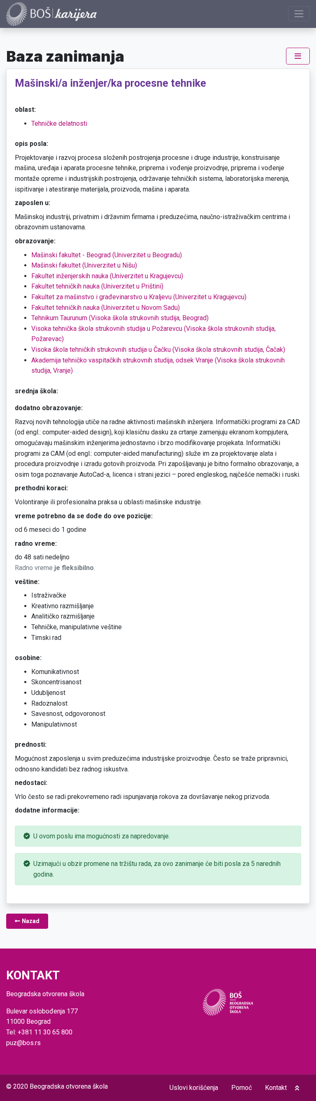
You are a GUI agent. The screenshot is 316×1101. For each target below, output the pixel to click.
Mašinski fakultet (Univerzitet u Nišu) (84, 265)
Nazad (30, 921)
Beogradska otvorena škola (69, 1086)
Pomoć (241, 1088)
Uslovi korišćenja (194, 1088)
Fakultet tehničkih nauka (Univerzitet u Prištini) (97, 286)
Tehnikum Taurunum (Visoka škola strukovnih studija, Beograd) (120, 318)
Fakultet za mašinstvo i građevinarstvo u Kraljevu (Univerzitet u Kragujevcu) (138, 297)
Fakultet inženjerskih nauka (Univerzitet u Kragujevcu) (107, 276)
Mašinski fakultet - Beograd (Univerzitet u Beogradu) (106, 255)
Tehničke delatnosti (59, 123)
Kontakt (276, 1088)
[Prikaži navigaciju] (299, 13)
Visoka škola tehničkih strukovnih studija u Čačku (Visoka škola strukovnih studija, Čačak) (158, 349)
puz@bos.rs (23, 1043)
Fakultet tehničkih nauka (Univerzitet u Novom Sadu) (105, 308)
